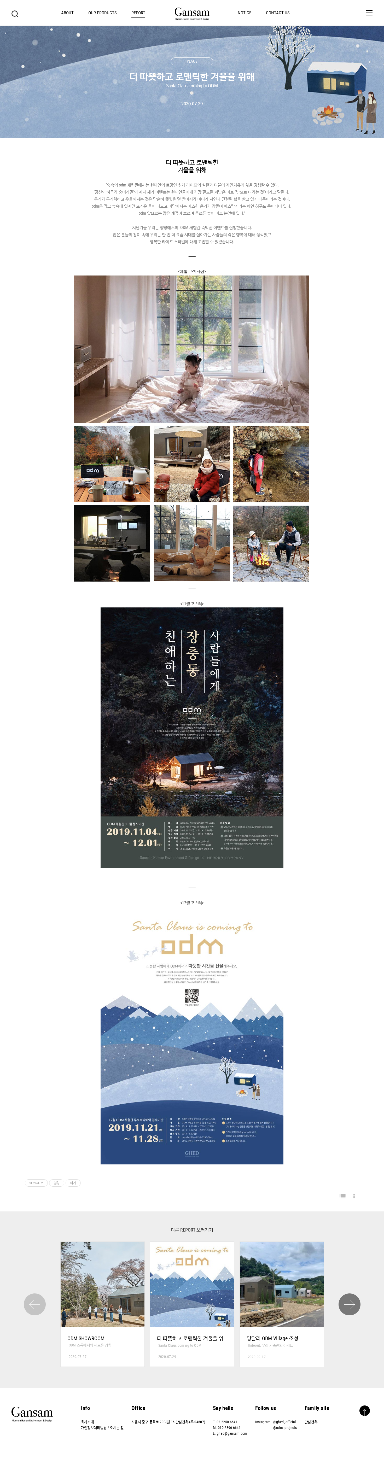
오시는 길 (117, 1428)
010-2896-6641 (229, 1428)
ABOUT (67, 12)
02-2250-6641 (227, 1422)
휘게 (73, 1183)
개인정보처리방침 (94, 1428)
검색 (14, 13)
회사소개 (87, 1422)
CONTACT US (278, 12)
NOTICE (244, 12)
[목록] (342, 1196)
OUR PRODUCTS (102, 12)
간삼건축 (311, 1422)
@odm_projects (285, 1428)
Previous (35, 1304)
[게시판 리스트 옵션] (354, 1196)
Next (349, 1304)
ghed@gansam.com (232, 1433)
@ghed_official (284, 1422)
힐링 (57, 1183)
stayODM (36, 1183)
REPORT (138, 12)
